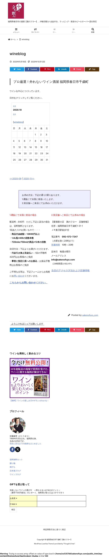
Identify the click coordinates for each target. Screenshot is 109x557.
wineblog (25, 39)
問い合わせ (19, 276)
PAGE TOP (104, 537)
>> (14, 114)
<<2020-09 (15, 178)
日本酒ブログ (15, 471)
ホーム (13, 39)
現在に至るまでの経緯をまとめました (25, 443)
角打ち (12, 467)
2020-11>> (28, 178)
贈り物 (12, 463)
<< (14, 105)
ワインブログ (15, 474)
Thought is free (69, 544)
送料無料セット (16, 459)
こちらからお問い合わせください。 (29, 282)
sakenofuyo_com (90, 315)
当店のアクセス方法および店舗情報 (70, 270)
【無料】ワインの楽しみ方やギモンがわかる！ (29, 400)
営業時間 (55, 244)
